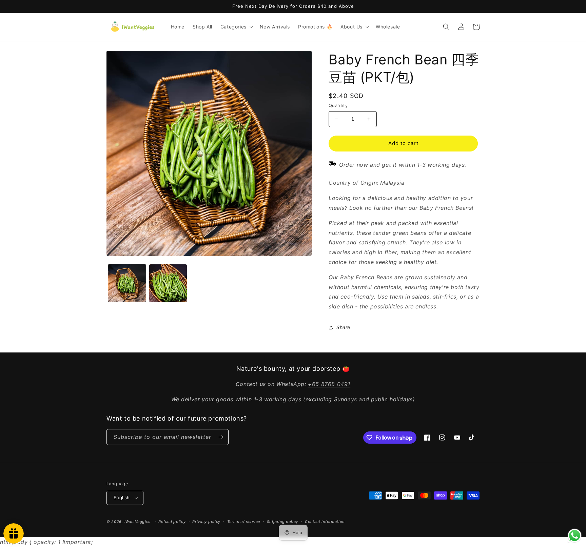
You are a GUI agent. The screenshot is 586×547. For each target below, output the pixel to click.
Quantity (338, 105)
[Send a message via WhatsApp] (575, 536)
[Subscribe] (220, 437)
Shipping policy (282, 521)
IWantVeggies (137, 521)
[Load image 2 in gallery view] (168, 283)
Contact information (325, 521)
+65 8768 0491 (329, 384)
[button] (236, 27)
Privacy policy (206, 521)
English (122, 497)
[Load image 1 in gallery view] (127, 283)
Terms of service (243, 521)
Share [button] (343, 327)
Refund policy (171, 521)
